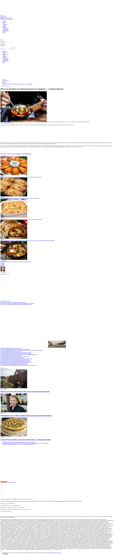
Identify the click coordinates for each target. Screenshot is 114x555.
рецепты (2, 262)
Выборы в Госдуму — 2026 (6, 17)
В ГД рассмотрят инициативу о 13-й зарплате (10, 348)
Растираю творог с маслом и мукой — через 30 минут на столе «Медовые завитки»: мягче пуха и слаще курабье (25, 443)
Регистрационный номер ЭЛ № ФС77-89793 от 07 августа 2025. (69, 501)
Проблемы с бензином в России (6, 19)
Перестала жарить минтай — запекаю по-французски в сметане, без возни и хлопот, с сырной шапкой (21, 219)
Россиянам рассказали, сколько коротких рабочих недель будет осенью (15, 353)
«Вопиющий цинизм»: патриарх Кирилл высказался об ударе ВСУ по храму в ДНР (18, 365)
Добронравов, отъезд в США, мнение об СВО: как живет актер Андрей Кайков (25, 415)
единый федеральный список (44, 519)
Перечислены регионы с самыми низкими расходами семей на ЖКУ (15, 360)
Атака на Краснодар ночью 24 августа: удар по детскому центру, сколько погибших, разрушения (21, 350)
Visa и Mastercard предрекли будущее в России (11, 351)
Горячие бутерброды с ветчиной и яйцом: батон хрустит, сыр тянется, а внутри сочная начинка (19, 198)
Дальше (2, 367)
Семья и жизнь (3, 260)
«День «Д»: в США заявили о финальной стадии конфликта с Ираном (15, 304)
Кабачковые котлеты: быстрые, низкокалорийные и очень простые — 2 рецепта (19, 442)
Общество (2, 175)
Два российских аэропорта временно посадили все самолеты (14, 363)
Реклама (14, 482)
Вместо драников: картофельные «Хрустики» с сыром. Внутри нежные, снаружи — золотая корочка (20, 177)
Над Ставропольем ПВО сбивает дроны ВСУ (10, 355)
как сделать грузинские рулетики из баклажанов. (21, 153)
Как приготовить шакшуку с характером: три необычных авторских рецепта (16, 261)
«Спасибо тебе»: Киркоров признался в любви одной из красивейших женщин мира (18, 354)
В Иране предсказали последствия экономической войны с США (14, 359)
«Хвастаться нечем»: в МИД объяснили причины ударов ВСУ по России (16, 358)
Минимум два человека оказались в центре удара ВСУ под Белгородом (16, 362)
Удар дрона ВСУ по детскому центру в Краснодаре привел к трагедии (15, 352)
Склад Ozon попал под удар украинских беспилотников (13, 302)
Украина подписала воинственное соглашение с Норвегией (13, 364)
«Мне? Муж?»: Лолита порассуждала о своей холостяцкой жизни (14, 356)
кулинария (2, 263)
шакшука (2, 264)
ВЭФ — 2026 (3, 16)
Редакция (10, 482)
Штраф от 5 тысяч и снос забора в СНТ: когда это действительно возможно (24, 391)
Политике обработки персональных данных (52, 552)
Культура (2, 413)
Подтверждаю (5, 553)
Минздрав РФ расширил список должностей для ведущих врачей (14, 349)
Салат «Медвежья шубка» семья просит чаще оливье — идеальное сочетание (25, 439)
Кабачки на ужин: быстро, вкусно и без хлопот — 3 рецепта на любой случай (18, 444)
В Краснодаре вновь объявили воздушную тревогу (12, 357)
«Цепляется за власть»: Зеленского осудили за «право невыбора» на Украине (17, 303)
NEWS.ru (5, 153)
